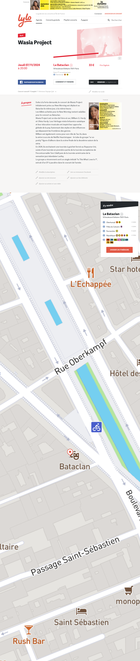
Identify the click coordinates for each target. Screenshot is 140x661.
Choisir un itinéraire (119, 250)
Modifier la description (47, 172)
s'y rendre (65, 82)
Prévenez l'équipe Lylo (36, 91)
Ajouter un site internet (47, 178)
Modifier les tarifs (98, 92)
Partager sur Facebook (33, 82)
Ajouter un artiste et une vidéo (50, 184)
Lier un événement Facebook (80, 172)
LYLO (25, 20)
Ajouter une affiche (110, 58)
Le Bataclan (61, 65)
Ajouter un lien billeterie (79, 178)
